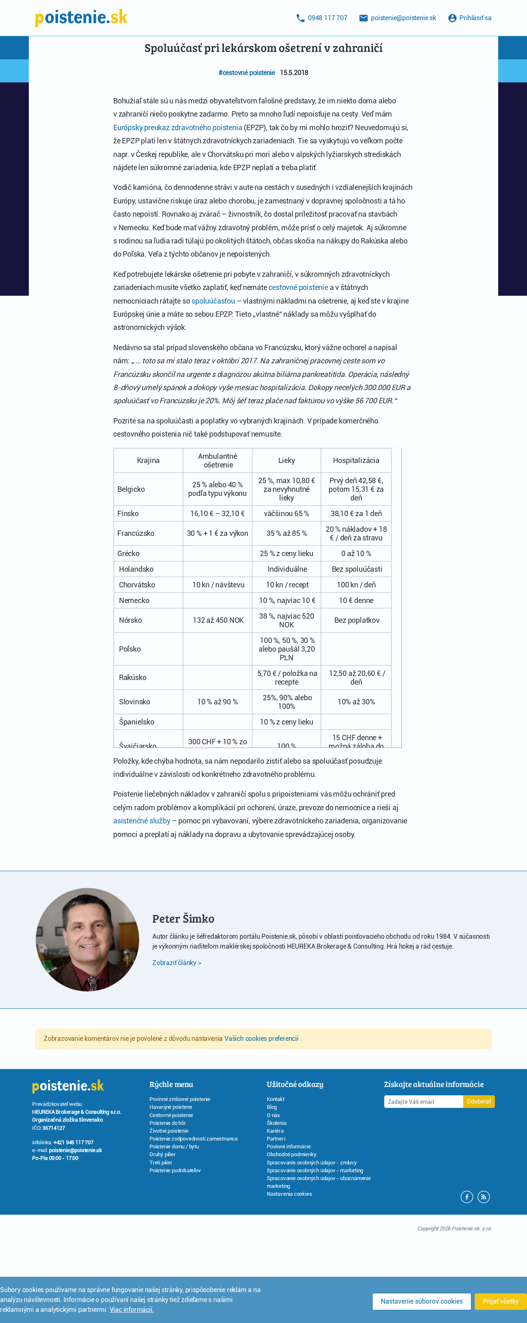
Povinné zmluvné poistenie (179, 1099)
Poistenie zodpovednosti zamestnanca (193, 1139)
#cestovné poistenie (247, 73)
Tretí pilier (161, 1162)
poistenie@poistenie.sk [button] (402, 18)
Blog (272, 1107)
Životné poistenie (169, 1131)
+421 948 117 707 (73, 1142)
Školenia (276, 1123)
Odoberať (479, 1101)
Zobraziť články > (176, 963)
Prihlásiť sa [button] (475, 18)
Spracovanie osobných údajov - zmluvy (312, 1162)
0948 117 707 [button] (326, 18)
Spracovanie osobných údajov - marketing (315, 1170)
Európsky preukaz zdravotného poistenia (177, 127)
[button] (484, 1196)
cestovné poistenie (298, 287)
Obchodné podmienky (291, 1154)
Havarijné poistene (170, 1107)
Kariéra (275, 1131)
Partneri (276, 1139)
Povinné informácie (288, 1146)
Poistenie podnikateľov (175, 1170)
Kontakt (275, 1099)
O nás (273, 1115)
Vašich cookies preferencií (262, 1039)
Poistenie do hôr (167, 1123)
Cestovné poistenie (171, 1115)
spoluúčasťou (213, 301)
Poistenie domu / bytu (174, 1146)
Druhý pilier (162, 1154)
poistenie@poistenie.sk (75, 1150)
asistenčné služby (141, 820)
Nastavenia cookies (289, 1194)
